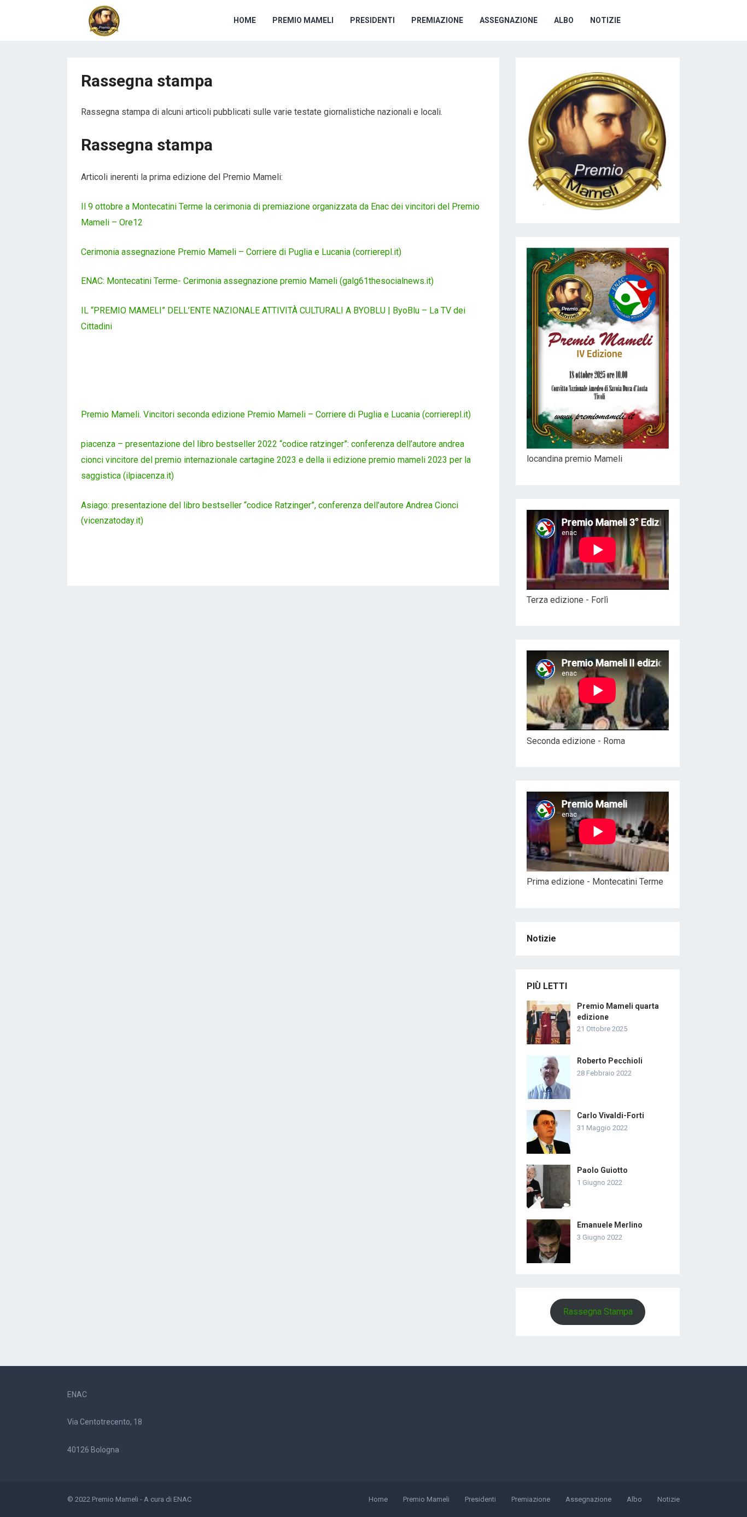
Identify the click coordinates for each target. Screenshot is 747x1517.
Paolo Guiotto (602, 1170)
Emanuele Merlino (610, 1224)
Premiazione (437, 20)
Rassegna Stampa (598, 1311)
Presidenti (372, 20)
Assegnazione (509, 20)
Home (245, 20)
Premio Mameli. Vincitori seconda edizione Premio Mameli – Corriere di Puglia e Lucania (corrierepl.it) (276, 414)
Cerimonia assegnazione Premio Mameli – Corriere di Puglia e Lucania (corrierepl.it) (241, 252)
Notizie (605, 20)
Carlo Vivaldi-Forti (610, 1115)
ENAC (182, 1499)
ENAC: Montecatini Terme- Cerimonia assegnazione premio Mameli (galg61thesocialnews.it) (257, 281)
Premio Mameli (303, 20)
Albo (564, 20)
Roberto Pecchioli (610, 1060)
